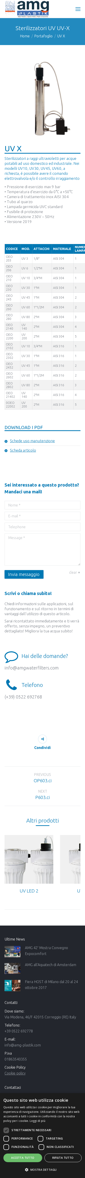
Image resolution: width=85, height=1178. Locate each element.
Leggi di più (37, 1121)
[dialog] (42, 1135)
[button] (42, 1170)
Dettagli (29, 859)
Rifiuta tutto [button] (62, 1158)
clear (73, 572)
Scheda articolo (23, 450)
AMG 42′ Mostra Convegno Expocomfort (46, 951)
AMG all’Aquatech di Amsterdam (50, 965)
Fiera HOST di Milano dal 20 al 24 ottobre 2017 (51, 985)
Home (25, 36)
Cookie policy (15, 1073)
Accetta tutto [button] (22, 1158)
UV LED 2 (29, 890)
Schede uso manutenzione (32, 441)
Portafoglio (43, 36)
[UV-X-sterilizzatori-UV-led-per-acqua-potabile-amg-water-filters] (42, 99)
